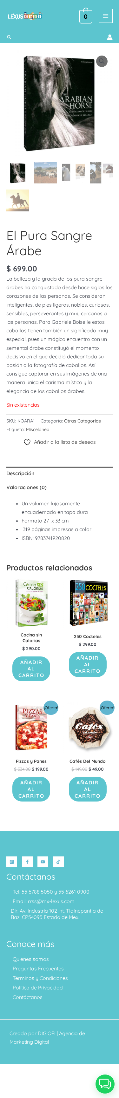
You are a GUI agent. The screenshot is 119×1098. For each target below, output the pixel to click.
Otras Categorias (82, 421)
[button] (9, 37)
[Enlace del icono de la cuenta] (110, 37)
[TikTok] (58, 861)
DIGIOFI (47, 1033)
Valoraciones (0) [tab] (26, 487)
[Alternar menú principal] (106, 16)
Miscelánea (38, 429)
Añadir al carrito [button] (31, 669)
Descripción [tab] (20, 473)
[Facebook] (27, 861)
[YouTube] (42, 861)
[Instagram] (11, 861)
